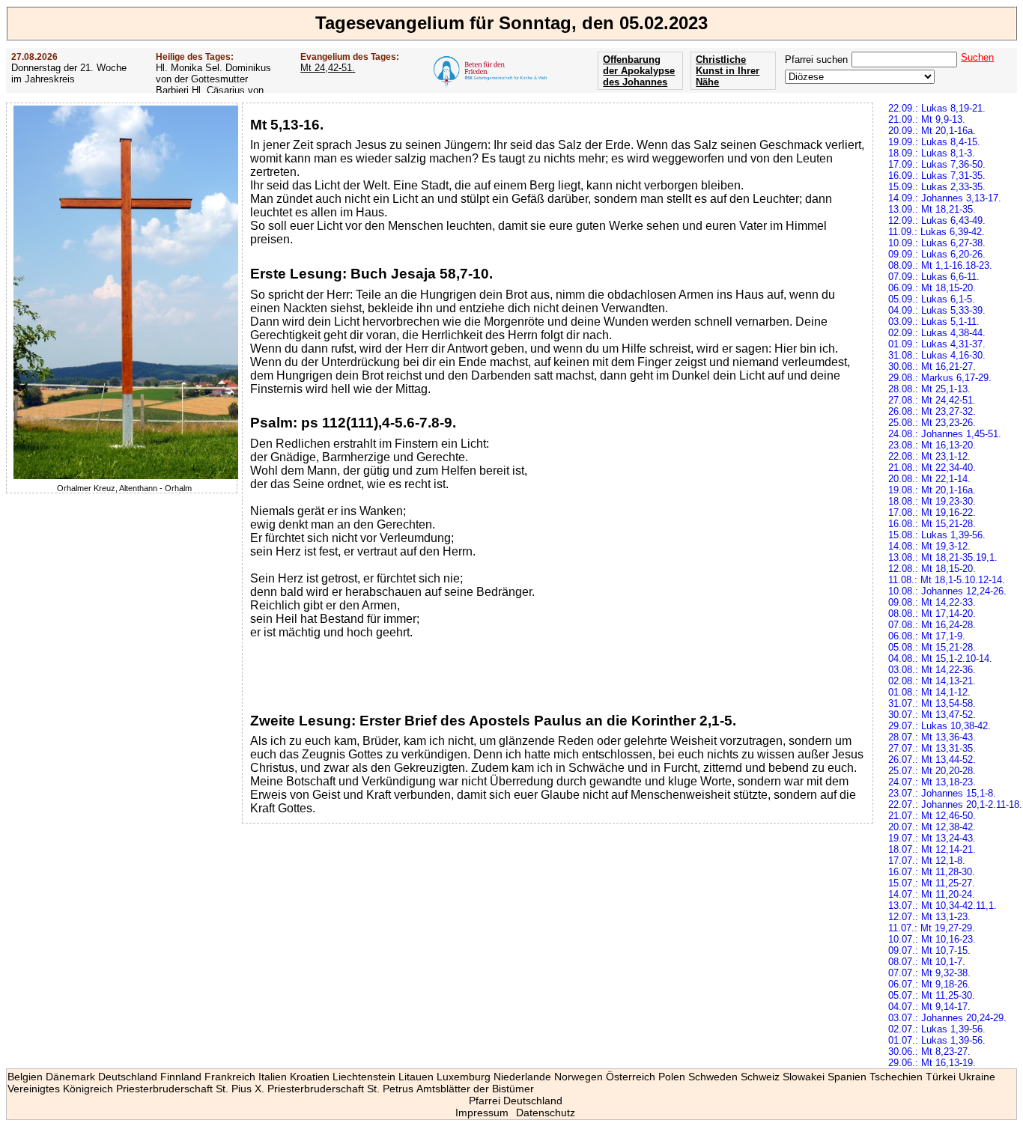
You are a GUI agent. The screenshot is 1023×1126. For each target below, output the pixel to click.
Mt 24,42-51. (327, 67)
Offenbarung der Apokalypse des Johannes (639, 71)
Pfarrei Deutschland (515, 1101)
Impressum (482, 1113)
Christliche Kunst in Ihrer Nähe (727, 71)
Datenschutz (545, 1113)
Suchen (977, 57)
